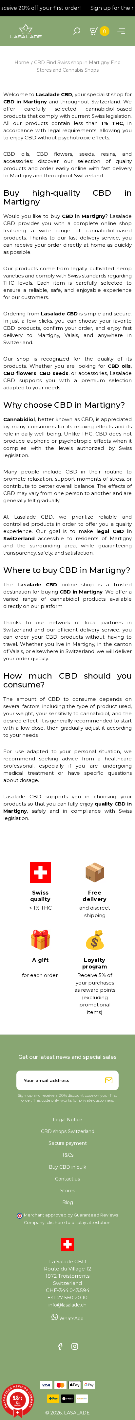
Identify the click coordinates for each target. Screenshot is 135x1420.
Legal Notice (67, 1120)
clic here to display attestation (78, 1222)
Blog (67, 1202)
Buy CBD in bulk (67, 1167)
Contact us (67, 1179)
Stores (67, 1191)
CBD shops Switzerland (67, 1131)
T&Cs (67, 1155)
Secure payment (67, 1143)
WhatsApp (71, 1319)
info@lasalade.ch (67, 1305)
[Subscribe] (109, 1080)
